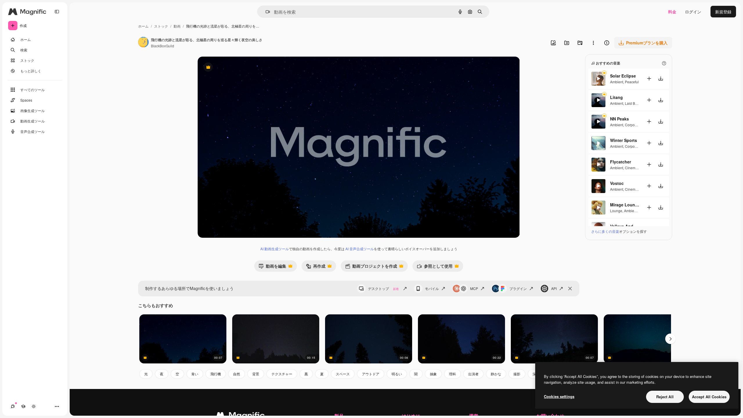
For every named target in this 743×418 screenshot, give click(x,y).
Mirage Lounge (624, 205)
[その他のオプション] (593, 42)
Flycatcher (620, 162)
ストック (161, 26)
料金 (672, 12)
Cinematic (633, 167)
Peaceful (632, 81)
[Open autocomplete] (265, 12)
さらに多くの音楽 (605, 231)
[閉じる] (570, 288)
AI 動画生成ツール (274, 248)
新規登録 (723, 12)
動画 (177, 26)
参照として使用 (434, 267)
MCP (474, 288)
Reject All (665, 396)
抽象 (433, 373)
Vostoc (617, 183)
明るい (397, 373)
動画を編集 (272, 267)
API (554, 288)
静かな (496, 373)
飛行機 (215, 373)
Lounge (616, 210)
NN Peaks (619, 119)
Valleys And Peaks (624, 226)
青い (194, 373)
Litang (616, 97)
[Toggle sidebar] (57, 11)
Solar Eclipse (623, 76)
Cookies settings (559, 396)
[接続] (12, 406)
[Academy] (23, 406)
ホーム (143, 26)
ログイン (693, 12)
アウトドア (370, 373)
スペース (343, 373)
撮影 (516, 373)
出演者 (473, 373)
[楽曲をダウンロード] (660, 78)
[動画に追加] (649, 78)
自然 (236, 373)
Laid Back (633, 103)
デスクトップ (383, 288)
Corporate (633, 124)
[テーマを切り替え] (33, 406)
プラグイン (518, 288)
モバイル (432, 288)
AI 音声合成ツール (359, 248)
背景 (255, 373)
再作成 (315, 267)
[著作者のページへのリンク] (143, 42)
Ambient (616, 81)
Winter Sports (623, 140)
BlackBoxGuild (162, 45)
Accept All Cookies (709, 396)
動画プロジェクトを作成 (371, 267)
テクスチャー (281, 373)
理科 (452, 373)
